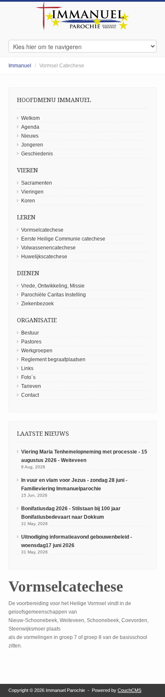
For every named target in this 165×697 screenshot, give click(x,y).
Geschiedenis (37, 154)
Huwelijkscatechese (44, 257)
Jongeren (32, 145)
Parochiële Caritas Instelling (53, 295)
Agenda (30, 127)
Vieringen (32, 192)
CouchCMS (129, 690)
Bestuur (30, 333)
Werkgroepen (36, 351)
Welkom (30, 118)
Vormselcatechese (42, 230)
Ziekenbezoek (37, 304)
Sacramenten (36, 183)
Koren (28, 201)
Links (27, 368)
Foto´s (28, 377)
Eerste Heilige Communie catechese (63, 239)
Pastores (31, 342)
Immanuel (19, 66)
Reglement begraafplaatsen (53, 359)
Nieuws (29, 136)
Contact (30, 395)
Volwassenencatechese (48, 248)
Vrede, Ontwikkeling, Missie (53, 286)
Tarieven (31, 386)
